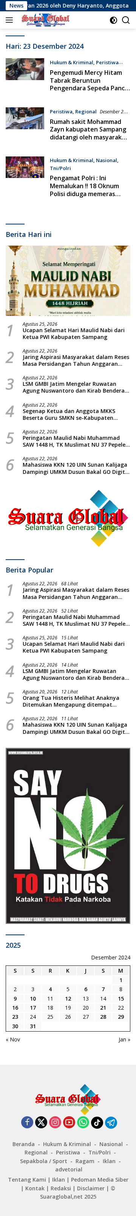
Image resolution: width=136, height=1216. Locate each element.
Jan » (124, 1039)
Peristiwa (107, 62)
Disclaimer (91, 1188)
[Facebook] (27, 1122)
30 (15, 1026)
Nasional (106, 160)
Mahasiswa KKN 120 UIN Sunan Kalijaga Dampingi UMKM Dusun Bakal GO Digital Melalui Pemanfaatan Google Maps (76, 468)
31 (33, 1026)
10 (33, 998)
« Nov (13, 1039)
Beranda (23, 1144)
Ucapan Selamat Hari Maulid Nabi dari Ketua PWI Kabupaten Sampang (74, 333)
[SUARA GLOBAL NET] (44, 20)
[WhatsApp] (83, 1122)
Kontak (35, 1188)
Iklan (109, 1161)
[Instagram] (55, 1122)
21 (103, 1007)
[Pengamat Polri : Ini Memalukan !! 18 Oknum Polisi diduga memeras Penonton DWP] (25, 179)
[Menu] (11, 20)
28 (103, 1016)
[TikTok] (97, 1123)
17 (33, 1007)
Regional (86, 111)
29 (121, 1016)
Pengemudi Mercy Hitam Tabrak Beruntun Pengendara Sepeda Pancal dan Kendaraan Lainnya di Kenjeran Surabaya (90, 88)
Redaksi (61, 1188)
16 (15, 1007)
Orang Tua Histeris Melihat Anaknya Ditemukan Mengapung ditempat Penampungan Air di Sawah (71, 701)
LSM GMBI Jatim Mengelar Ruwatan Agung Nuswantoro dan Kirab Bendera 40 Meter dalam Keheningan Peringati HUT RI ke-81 (74, 387)
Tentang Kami (27, 1179)
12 (68, 998)
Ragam (85, 1161)
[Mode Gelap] (113, 20)
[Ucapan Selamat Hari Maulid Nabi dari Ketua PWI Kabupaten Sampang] (68, 281)
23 (15, 1016)
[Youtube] (69, 1122)
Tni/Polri (60, 168)
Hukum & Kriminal (71, 62)
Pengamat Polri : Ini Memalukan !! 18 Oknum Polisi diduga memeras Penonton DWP (84, 190)
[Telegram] (111, 1123)
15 (121, 998)
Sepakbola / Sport (43, 1161)
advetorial (68, 1169)
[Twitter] (41, 1122)
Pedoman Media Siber (99, 1179)
